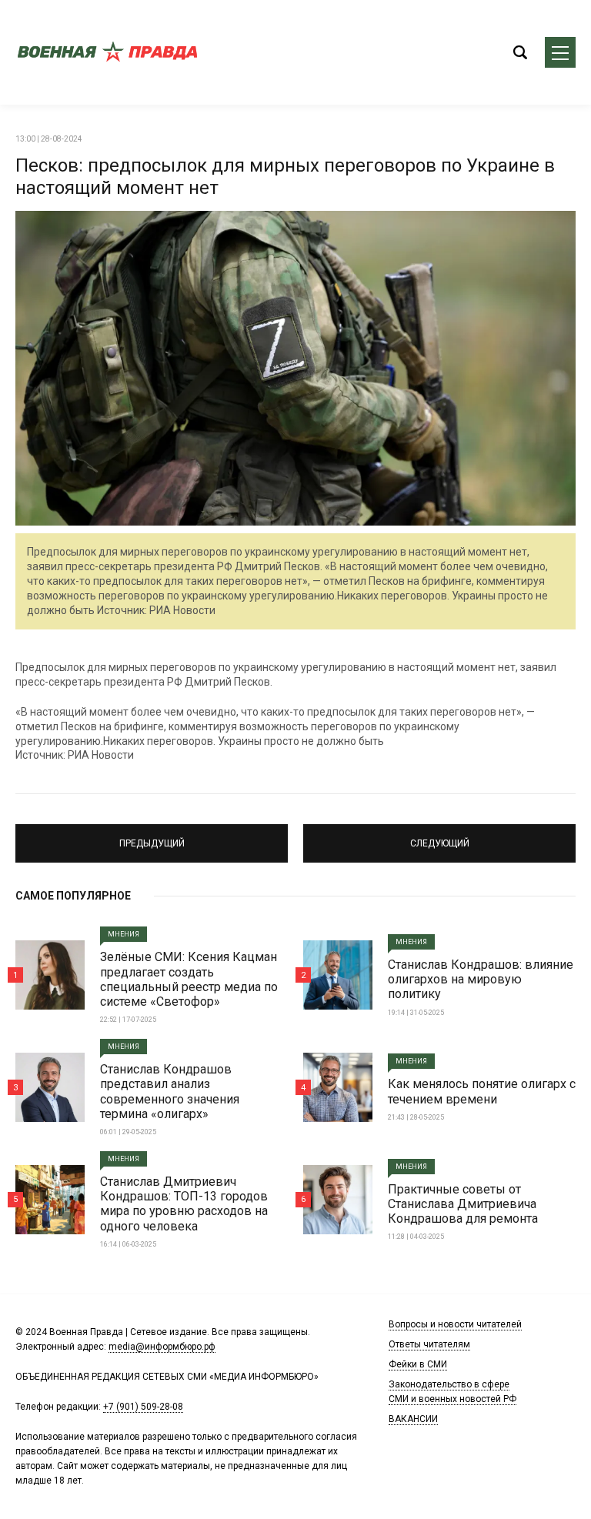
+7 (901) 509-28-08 (143, 1406)
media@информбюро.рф (162, 1346)
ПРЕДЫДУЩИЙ (152, 836)
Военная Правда (107, 52)
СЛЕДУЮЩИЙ (439, 836)
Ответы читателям (429, 1344)
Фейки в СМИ (418, 1364)
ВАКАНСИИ (413, 1419)
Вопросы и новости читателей (455, 1324)
